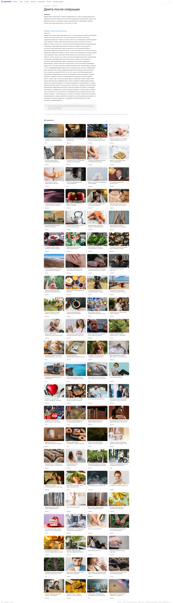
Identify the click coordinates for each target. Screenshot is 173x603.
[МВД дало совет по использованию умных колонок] (54, 437)
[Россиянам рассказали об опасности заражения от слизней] (54, 546)
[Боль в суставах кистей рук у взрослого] (119, 546)
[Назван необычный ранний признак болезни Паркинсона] (54, 286)
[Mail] (2, 1)
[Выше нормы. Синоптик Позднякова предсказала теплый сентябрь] (97, 307)
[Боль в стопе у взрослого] (97, 524)
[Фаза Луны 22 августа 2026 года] (97, 481)
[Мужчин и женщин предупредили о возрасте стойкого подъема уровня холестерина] (119, 394)
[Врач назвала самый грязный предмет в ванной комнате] (97, 502)
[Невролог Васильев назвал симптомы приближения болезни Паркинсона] (76, 546)
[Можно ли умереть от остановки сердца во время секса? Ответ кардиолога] (119, 134)
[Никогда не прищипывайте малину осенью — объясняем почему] (119, 329)
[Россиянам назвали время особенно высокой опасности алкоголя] (119, 286)
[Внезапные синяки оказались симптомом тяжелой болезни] (76, 264)
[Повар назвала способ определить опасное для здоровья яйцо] (54, 177)
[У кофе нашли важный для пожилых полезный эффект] (76, 307)
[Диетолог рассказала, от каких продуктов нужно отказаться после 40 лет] (76, 394)
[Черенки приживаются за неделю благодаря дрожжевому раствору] (97, 459)
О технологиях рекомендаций (151, 602)
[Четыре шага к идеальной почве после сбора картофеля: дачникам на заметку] (119, 567)
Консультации (47, 5)
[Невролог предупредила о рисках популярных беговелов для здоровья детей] (119, 459)
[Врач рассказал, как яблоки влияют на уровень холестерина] (97, 134)
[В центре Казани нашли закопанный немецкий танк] (54, 156)
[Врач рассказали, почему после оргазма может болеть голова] (119, 199)
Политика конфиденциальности (164, 602)
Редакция (119, 602)
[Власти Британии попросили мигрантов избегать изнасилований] (54, 221)
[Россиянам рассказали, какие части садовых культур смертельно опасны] (119, 524)
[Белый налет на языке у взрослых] (119, 481)
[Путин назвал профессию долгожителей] (119, 177)
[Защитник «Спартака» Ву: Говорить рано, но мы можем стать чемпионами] (54, 416)
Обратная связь (141, 602)
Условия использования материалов (129, 602)
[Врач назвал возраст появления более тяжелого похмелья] (97, 329)
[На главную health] (7, 1)
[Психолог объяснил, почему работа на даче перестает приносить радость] (54, 307)
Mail (2, 602)
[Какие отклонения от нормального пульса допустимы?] (54, 329)
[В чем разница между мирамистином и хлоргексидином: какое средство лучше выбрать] (76, 459)
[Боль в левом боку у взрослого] (97, 394)
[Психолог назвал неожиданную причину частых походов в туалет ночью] (119, 437)
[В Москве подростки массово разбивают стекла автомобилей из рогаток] (54, 134)
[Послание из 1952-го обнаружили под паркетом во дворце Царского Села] (76, 156)
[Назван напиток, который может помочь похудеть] (119, 307)
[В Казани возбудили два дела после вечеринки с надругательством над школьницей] (76, 177)
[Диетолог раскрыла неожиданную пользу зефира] (97, 177)
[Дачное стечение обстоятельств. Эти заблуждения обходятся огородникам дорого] (76, 416)
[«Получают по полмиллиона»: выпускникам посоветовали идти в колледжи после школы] (97, 589)
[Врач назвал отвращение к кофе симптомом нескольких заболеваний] (76, 567)
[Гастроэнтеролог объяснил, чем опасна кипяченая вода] (76, 221)
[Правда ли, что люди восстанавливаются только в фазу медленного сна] (54, 481)
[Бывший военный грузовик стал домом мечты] (54, 372)
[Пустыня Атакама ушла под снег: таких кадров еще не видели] (54, 264)
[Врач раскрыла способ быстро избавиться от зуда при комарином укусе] (119, 589)
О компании (6, 602)
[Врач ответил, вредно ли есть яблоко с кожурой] (76, 199)
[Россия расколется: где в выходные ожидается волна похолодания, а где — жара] (97, 286)
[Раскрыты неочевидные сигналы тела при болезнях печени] (97, 156)
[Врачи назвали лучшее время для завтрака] (76, 286)
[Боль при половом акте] (97, 546)
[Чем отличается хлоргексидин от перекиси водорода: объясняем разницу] (76, 329)
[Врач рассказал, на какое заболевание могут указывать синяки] (119, 221)
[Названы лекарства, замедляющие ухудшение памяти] (76, 351)
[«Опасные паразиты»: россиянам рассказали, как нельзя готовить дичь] (97, 264)
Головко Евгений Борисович (58, 31)
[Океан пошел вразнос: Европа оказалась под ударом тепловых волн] (76, 372)
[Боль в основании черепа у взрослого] (119, 264)
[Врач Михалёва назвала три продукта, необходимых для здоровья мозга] (97, 221)
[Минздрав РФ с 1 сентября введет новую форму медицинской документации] (76, 524)
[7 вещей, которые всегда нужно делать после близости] (97, 199)
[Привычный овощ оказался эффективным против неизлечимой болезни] (76, 242)
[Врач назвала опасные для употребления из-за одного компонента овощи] (97, 242)
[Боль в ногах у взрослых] (76, 502)
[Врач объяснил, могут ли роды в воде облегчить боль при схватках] (97, 372)
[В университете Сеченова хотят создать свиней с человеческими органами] (54, 459)
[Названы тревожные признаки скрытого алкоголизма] (54, 589)
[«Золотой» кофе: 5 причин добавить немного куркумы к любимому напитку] (76, 589)
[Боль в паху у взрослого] (119, 372)
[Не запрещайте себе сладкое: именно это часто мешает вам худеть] (54, 524)
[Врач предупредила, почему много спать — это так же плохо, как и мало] (119, 351)
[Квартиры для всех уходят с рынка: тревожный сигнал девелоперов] (54, 502)
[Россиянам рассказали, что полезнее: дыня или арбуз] (119, 502)
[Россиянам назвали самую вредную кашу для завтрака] (54, 242)
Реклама (11, 602)
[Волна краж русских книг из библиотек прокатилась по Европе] (97, 416)
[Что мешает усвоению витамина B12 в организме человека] (119, 242)
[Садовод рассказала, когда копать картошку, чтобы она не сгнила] (54, 567)
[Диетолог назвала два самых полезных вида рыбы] (119, 156)
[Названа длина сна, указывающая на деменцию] (76, 134)
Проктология (54, 5)
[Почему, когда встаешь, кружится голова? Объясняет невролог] (54, 199)
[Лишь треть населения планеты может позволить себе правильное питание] (76, 481)
